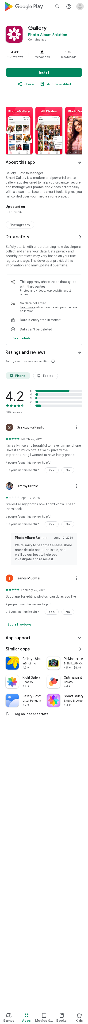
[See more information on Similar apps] (79, 649)
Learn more (27, 307)
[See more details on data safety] (22, 338)
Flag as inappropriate (27, 714)
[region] (44, 54)
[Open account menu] (80, 6)
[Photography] (20, 224)
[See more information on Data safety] (79, 236)
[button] (48, 57)
